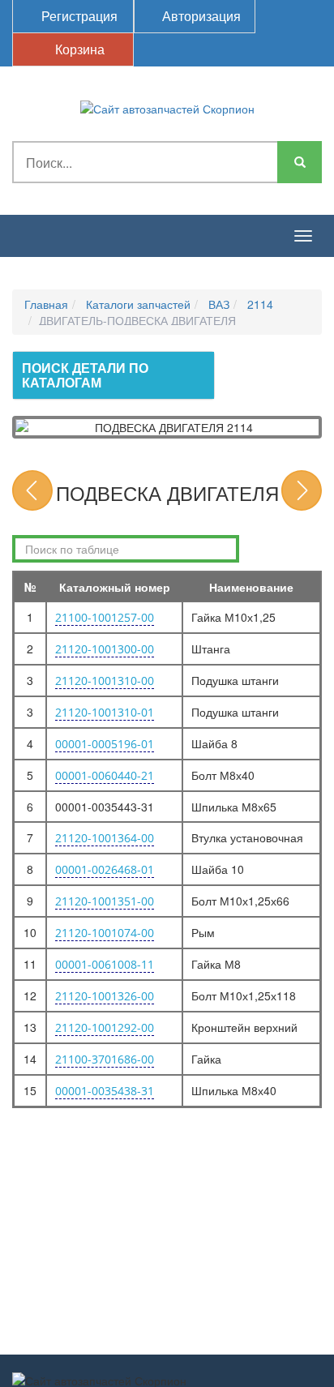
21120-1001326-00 (104, 996)
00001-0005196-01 (104, 743)
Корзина (78, 49)
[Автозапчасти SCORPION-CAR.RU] (167, 107)
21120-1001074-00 (104, 932)
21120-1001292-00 (104, 1027)
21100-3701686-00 (104, 1059)
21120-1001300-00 (104, 649)
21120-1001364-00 (104, 837)
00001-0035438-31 (104, 1090)
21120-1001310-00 (104, 680)
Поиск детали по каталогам (85, 375)
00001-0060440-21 (104, 775)
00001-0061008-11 (104, 964)
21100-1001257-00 (104, 617)
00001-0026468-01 (104, 869)
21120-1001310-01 (104, 712)
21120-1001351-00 (104, 901)
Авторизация (200, 15)
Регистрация (78, 15)
